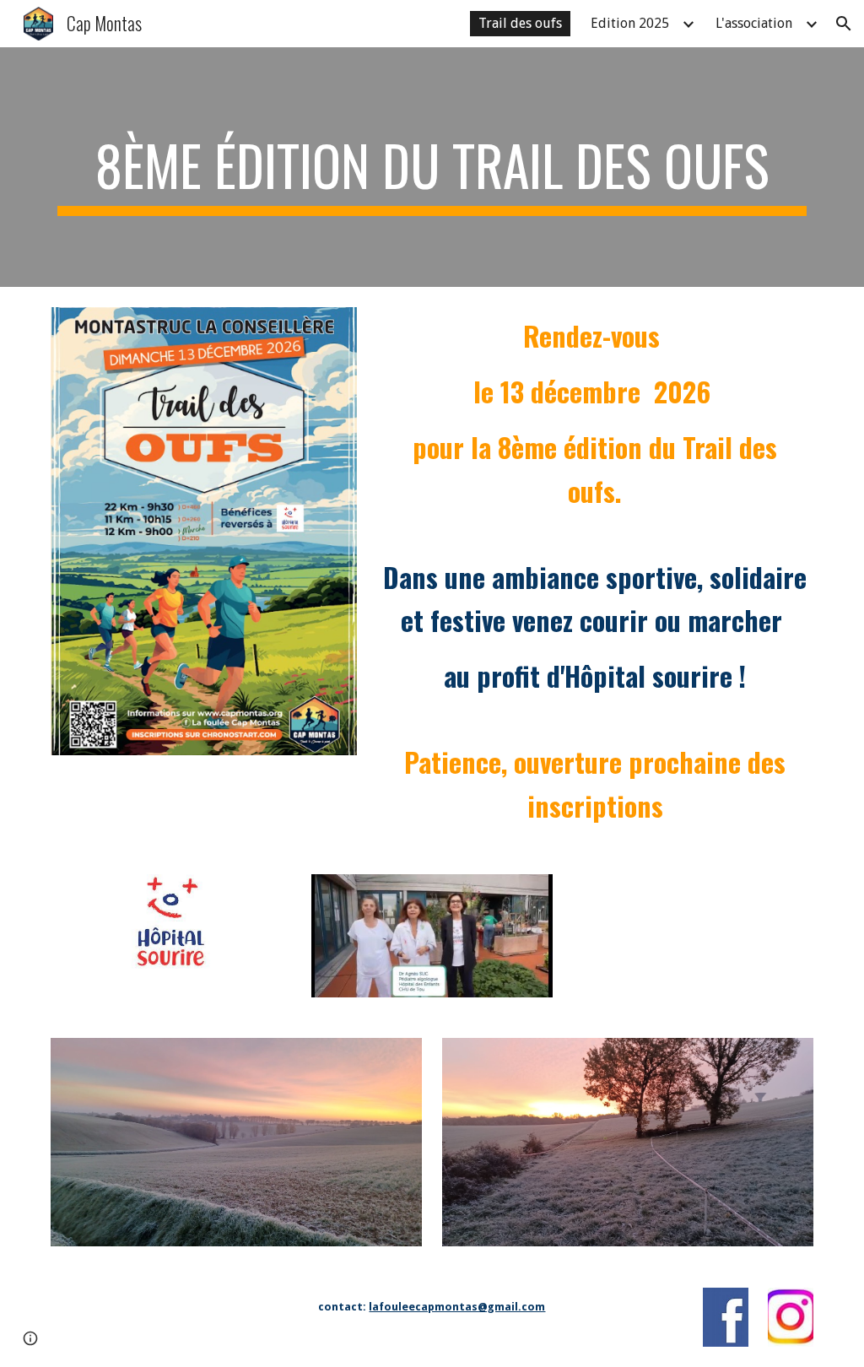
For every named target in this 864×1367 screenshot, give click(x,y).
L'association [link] (754, 23)
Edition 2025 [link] (630, 23)
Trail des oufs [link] (520, 23)
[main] (432, 167)
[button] (844, 23)
